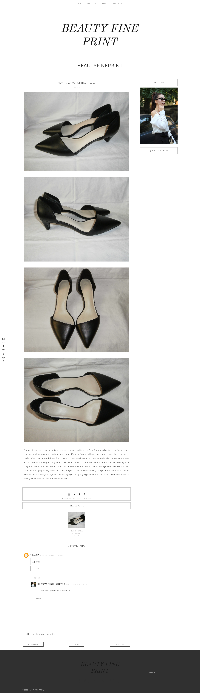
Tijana (34, 555)
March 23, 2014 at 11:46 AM (51, 555)
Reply (38, 569)
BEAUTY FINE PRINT (36, 690)
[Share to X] (74, 494)
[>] (174, 672)
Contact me (118, 4)
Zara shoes (86, 498)
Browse (105, 4)
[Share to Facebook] (80, 494)
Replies (36, 577)
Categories (91, 4)
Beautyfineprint (49, 584)
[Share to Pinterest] (84, 494)
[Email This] (69, 494)
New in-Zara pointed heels (76, 533)
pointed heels (75, 498)
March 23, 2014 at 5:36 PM (76, 584)
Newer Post (33, 644)
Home (79, 4)
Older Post (120, 644)
